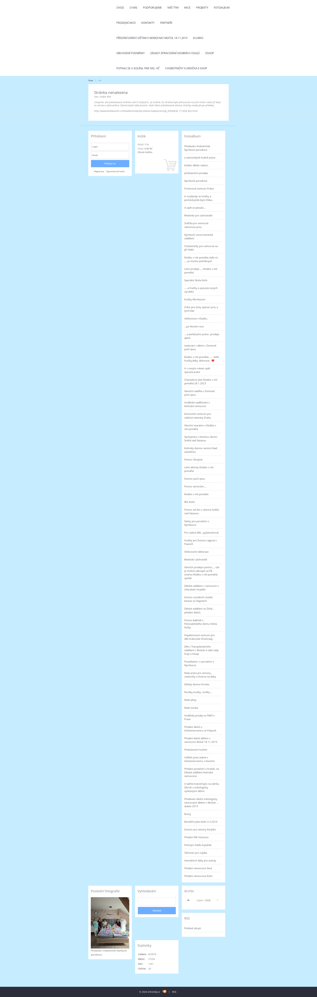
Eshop (209, 53)
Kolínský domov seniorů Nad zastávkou (200, 449)
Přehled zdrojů (192, 928)
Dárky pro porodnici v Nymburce (196, 523)
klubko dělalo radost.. (196, 165)
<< (189, 900)
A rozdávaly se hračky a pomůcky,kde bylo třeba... (199, 198)
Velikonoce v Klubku (195, 318)
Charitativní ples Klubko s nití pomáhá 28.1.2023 (200, 381)
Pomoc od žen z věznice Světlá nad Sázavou (201, 511)
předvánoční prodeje (196, 173)
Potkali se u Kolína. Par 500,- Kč (138, 68)
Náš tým (172, 7)
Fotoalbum (221, 7)
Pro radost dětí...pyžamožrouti (201, 532)
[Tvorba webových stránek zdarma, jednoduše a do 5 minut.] (164, 991)
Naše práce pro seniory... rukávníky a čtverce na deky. (200, 674)
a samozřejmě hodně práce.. (200, 157)
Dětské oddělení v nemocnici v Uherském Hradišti (201, 587)
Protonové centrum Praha (199, 188)
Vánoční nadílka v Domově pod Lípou (199, 392)
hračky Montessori (194, 299)
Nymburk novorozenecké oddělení (198, 236)
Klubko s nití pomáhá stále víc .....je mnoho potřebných (201, 259)
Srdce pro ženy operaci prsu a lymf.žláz (201, 308)
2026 (208, 900)
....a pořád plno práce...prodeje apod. (201, 335)
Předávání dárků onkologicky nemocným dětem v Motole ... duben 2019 (201, 802)
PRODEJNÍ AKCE (126, 23)
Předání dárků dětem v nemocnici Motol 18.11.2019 (151, 38)
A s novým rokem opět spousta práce (197, 370)
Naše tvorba (191, 707)
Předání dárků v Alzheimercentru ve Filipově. (200, 728)
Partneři (166, 23)
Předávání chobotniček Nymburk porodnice (197, 147)
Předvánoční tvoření (195, 749)
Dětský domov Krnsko (196, 684)
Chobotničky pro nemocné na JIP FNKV (201, 247)
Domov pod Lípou (194, 478)
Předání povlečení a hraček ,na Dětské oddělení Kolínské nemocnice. (201, 772)
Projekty (202, 7)
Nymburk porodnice (195, 180)
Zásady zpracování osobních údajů (175, 53)
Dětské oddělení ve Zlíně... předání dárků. (199, 610)
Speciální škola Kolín (195, 280)
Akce (187, 7)
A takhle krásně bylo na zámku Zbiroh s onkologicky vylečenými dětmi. (201, 787)
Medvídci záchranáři (195, 559)
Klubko (198, 38)
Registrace (99, 171)
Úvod (120, 7)
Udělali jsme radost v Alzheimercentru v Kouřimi (199, 759)
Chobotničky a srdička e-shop (186, 68)
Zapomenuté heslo (115, 171)
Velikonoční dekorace (196, 551)
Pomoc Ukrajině (193, 459)
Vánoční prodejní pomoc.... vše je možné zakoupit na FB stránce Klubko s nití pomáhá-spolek (201, 573)
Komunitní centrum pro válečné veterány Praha (197, 415)
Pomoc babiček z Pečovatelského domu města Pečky (200, 623)
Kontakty (148, 23)
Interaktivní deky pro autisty (200, 860)
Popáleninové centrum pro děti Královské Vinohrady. (199, 636)
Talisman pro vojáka (195, 852)
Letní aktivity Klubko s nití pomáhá (198, 469)
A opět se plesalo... (195, 207)
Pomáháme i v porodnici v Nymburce (199, 663)
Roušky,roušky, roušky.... (198, 692)
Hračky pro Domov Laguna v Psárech (200, 542)
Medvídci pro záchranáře (198, 215)
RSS (174, 991)
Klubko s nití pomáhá (196, 494)
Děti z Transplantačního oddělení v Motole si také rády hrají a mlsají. (201, 650)
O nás (133, 7)
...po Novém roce (194, 326)
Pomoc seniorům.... (195, 486)
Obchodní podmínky (130, 53)
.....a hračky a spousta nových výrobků (201, 289)
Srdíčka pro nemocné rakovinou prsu (196, 225)
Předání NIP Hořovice (196, 837)
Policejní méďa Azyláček (197, 845)
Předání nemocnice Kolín (198, 876)
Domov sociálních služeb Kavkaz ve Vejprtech (198, 599)
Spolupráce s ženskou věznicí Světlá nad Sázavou (200, 438)
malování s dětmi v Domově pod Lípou (200, 347)
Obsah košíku (145, 152)
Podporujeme (152, 7)
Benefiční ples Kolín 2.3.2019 (200, 821)
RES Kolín (189, 502)
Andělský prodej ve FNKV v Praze (199, 717)
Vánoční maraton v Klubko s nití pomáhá (200, 427)
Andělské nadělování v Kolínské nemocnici (197, 404)
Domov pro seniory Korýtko (200, 829)
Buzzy (187, 814)
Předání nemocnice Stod (198, 868)
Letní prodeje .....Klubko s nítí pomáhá (200, 270)
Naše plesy (190, 699)
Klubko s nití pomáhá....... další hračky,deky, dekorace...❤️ (201, 358)
